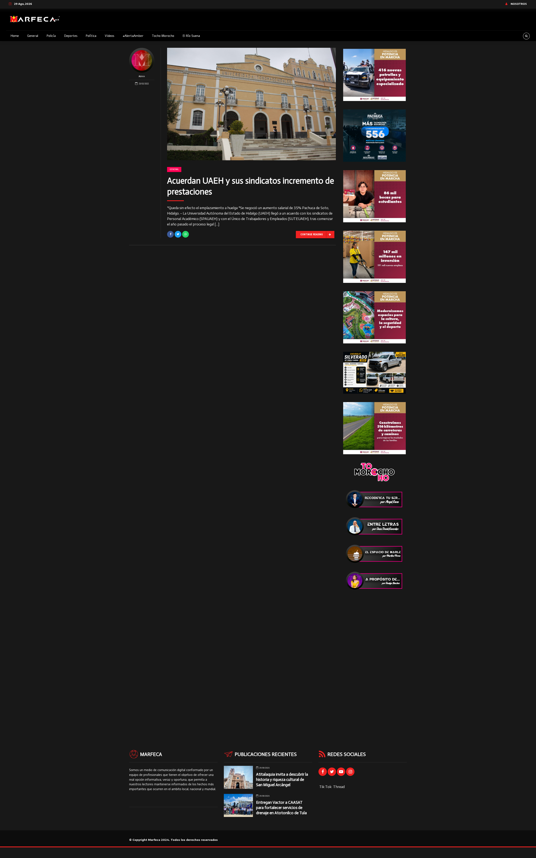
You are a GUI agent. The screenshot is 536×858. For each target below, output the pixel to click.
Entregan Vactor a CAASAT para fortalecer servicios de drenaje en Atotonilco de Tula (281, 807)
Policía (51, 36)
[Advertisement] (374, 661)
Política (91, 36)
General (32, 36)
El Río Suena (191, 36)
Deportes (70, 36)
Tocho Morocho (163, 36)
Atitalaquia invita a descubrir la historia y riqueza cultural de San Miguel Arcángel (282, 779)
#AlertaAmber (133, 36)
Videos (109, 36)
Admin (142, 76)
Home (14, 36)
